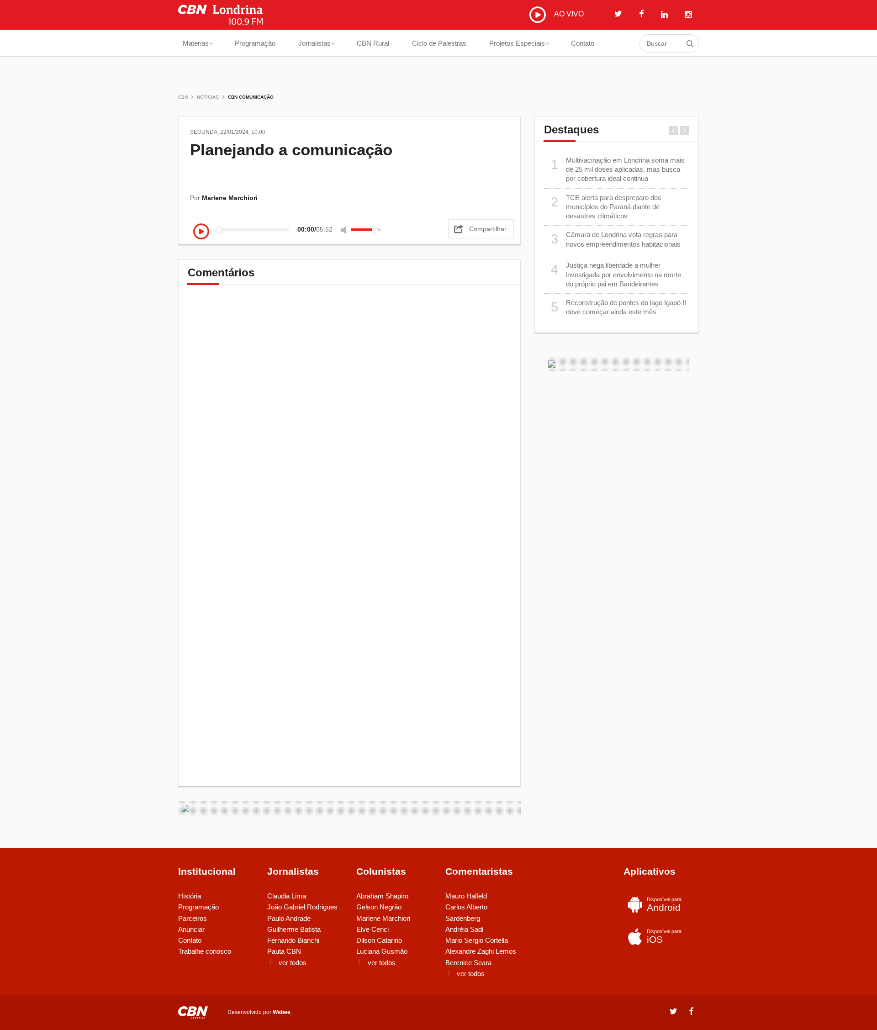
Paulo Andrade (289, 918)
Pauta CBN (284, 951)
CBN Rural (373, 43)
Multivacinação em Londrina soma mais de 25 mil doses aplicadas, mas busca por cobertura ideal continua (618, 169)
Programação (255, 43)
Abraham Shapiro (382, 896)
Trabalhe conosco (204, 951)
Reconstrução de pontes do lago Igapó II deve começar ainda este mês (619, 307)
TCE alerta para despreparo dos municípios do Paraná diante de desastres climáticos (606, 207)
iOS (664, 937)
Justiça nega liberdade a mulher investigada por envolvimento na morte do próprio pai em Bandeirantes (616, 274)
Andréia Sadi (464, 929)
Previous (673, 130)
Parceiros (192, 918)
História (189, 896)
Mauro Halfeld (466, 896)
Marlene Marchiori (383, 918)
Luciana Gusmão (381, 951)
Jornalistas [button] (314, 43)
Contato (582, 43)
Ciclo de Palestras (439, 43)
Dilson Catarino (379, 940)
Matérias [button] (196, 43)
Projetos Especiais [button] (517, 43)
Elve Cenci (372, 929)
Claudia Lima (286, 896)
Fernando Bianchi (293, 940)
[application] (289, 230)
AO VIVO (568, 14)
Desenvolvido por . (259, 1012)
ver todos (292, 963)
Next (684, 130)
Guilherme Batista (294, 929)
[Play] (201, 232)
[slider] (366, 229)
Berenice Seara (468, 963)
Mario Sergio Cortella (476, 940)
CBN (183, 97)
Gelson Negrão (379, 907)
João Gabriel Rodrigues (302, 907)
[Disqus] (349, 421)
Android (664, 905)
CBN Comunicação (251, 97)
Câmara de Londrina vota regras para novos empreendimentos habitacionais (616, 239)
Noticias (208, 97)
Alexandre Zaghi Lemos (480, 951)
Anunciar (191, 929)
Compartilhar (488, 228)
